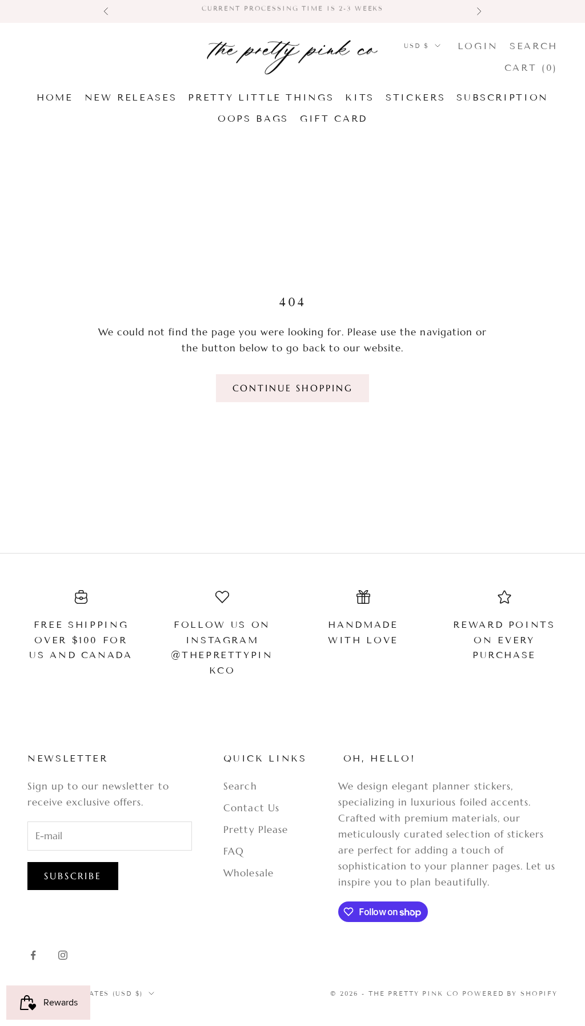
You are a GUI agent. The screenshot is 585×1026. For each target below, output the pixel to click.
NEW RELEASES (131, 97)
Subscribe (73, 875)
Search (240, 786)
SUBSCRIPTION (502, 97)
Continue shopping (293, 388)
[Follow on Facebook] (33, 955)
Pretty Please (255, 829)
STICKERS (415, 97)
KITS (359, 97)
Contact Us (251, 807)
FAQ (233, 851)
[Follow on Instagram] (63, 955)
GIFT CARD (333, 118)
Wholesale (248, 873)
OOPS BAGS (253, 118)
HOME (55, 97)
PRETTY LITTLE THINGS (261, 97)
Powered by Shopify (510, 993)
